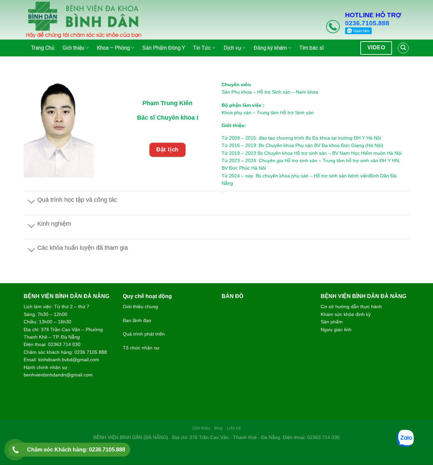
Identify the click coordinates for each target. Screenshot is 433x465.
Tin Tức (202, 48)
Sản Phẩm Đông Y (163, 48)
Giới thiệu (73, 48)
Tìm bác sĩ (311, 48)
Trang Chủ (42, 48)
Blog (218, 428)
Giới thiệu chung (140, 306)
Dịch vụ (232, 48)
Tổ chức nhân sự (141, 347)
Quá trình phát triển (144, 334)
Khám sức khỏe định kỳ (346, 314)
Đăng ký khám (270, 48)
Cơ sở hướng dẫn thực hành (351, 306)
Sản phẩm (332, 321)
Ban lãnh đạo (137, 320)
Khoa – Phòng (113, 48)
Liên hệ (234, 428)
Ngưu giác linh (336, 329)
